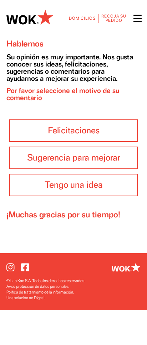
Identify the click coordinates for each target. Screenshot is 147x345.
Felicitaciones (74, 130)
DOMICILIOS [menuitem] (82, 18)
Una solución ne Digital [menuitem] (25, 298)
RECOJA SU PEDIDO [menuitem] (113, 18)
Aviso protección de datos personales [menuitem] (37, 287)
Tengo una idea (74, 185)
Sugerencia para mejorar (73, 157)
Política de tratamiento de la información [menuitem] (39, 292)
